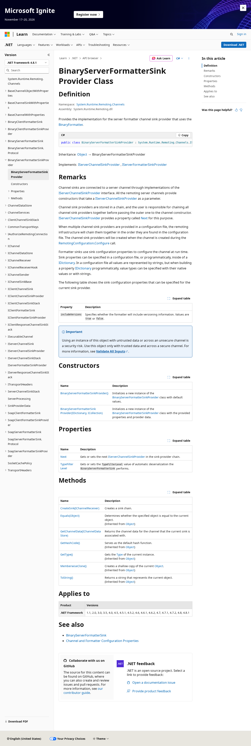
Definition (210, 65)
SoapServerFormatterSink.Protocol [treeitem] (25, 441)
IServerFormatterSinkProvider (144, 164)
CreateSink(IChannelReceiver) (79, 508)
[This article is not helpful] (241, 110)
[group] (125, 142)
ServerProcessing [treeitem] (19, 399)
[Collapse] (48, 55)
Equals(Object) (69, 516)
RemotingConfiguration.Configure (84, 243)
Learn (63, 58)
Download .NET (234, 45)
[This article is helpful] (236, 110)
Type (119, 554)
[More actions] (189, 58)
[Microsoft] (7, 34)
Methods (209, 86)
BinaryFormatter (71, 124)
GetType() (66, 554)
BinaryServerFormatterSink (86, 635)
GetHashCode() (70, 543)
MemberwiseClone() (73, 566)
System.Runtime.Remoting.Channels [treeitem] (26, 81)
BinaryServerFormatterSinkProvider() (84, 393)
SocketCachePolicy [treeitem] (20, 463)
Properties (210, 81)
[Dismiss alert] (243, 8)
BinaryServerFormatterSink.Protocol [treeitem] (26, 150)
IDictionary (67, 263)
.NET (75, 58)
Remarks (209, 71)
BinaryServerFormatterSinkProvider (135, 397)
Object (82, 154)
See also (209, 96)
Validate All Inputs (110, 351)
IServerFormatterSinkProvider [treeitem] (27, 365)
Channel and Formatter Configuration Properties (102, 641)
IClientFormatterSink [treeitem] (21, 310)
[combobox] (27, 63)
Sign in (241, 34)
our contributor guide (83, 690)
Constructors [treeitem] (19, 184)
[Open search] (232, 34)
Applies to (210, 91)
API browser (90, 58)
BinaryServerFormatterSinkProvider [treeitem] (29, 174)
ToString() (66, 577)
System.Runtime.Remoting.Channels (100, 104)
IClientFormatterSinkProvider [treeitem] (27, 317)
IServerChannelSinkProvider (99, 164)
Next (144, 218)
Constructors (212, 76)
